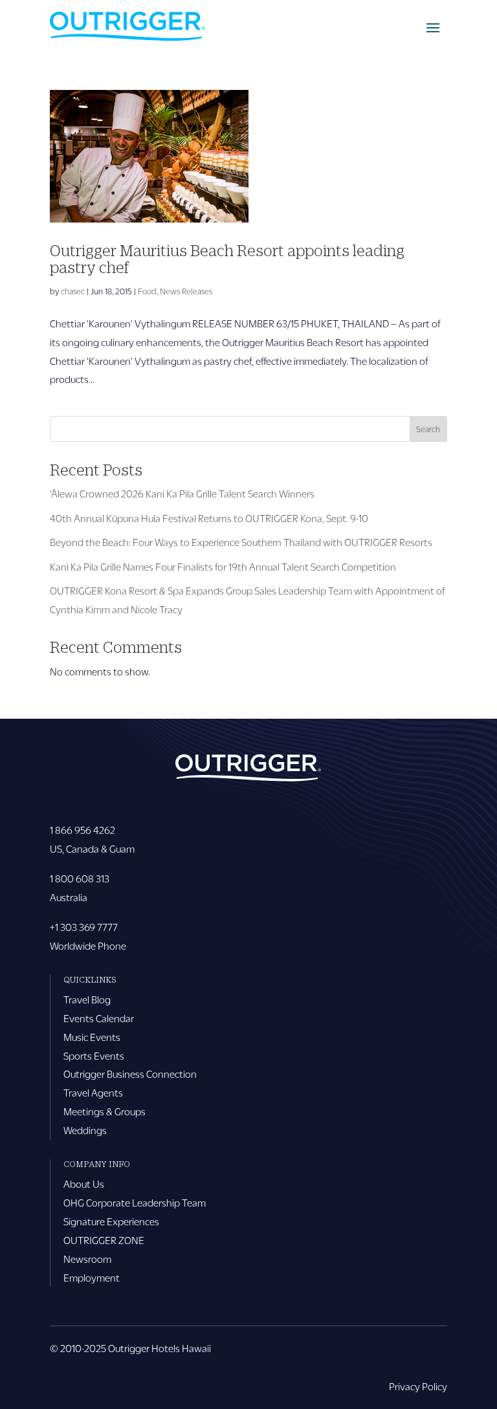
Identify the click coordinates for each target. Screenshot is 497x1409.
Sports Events (93, 1055)
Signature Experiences (111, 1221)
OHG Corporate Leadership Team (134, 1202)
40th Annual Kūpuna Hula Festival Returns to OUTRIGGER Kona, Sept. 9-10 (209, 517)
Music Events (91, 1036)
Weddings (85, 1129)
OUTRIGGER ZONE (103, 1239)
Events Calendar (98, 1017)
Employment (91, 1277)
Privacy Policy (418, 1386)
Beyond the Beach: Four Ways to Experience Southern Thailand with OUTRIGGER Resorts (241, 541)
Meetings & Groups (104, 1111)
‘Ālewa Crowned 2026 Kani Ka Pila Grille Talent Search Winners (182, 493)
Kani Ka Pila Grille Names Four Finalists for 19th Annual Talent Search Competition (223, 566)
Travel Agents (93, 1092)
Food (147, 291)
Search (428, 428)
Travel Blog (87, 999)
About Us (83, 1183)
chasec (73, 291)
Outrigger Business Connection (130, 1073)
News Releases (186, 291)
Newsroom (87, 1258)
